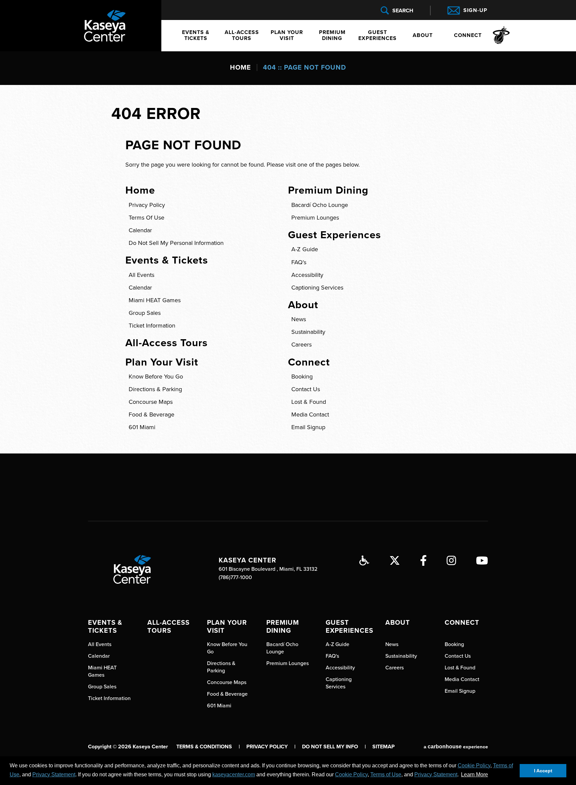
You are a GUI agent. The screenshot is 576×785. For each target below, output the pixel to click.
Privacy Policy (147, 205)
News (298, 319)
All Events (141, 275)
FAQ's (298, 262)
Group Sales (145, 313)
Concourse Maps (151, 401)
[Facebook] (423, 560)
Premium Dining (332, 35)
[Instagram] (451, 560)
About (423, 35)
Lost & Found (308, 401)
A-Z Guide (304, 249)
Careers (301, 344)
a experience (456, 746)
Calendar (140, 230)
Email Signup (308, 427)
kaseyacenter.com (233, 774)
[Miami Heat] (500, 36)
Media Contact (310, 414)
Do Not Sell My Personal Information (176, 243)
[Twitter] (394, 560)
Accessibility (307, 275)
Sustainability (308, 332)
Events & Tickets (195, 35)
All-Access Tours (242, 35)
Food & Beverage (151, 414)
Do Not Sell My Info (334, 746)
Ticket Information (152, 325)
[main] (288, 251)
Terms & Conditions (204, 746)
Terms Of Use (146, 217)
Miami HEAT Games (155, 300)
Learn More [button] (474, 774)
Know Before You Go (156, 376)
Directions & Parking (155, 389)
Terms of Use (385, 774)
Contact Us (305, 389)
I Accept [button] (543, 770)
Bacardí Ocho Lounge (319, 205)
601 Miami (142, 427)
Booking (302, 376)
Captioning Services (317, 287)
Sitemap (383, 746)
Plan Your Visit (287, 35)
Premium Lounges (315, 217)
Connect (468, 35)
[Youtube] (482, 560)
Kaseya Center (105, 26)
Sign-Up (475, 10)
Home (240, 68)
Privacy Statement (53, 774)
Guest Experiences (377, 35)
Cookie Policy (474, 765)
